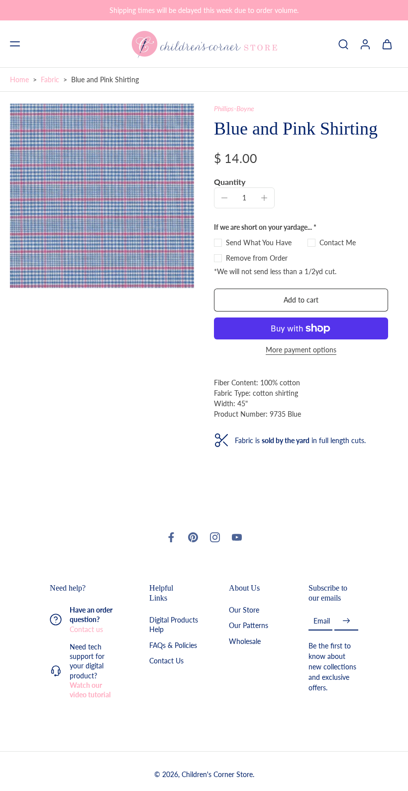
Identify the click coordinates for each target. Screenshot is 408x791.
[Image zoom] (102, 196)
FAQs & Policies (173, 644)
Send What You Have (259, 242)
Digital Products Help (173, 624)
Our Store (244, 610)
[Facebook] (171, 537)
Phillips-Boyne (234, 108)
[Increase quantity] (264, 198)
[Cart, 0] (387, 44)
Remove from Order (257, 258)
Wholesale (245, 640)
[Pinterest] (193, 537)
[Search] (343, 44)
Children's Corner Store (217, 774)
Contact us (86, 629)
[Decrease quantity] (224, 198)
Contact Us (166, 660)
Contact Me (337, 242)
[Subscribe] (346, 621)
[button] (15, 44)
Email (321, 621)
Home (19, 79)
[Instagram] (215, 537)
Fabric (50, 79)
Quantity (229, 181)
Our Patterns (248, 625)
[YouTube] (237, 537)
